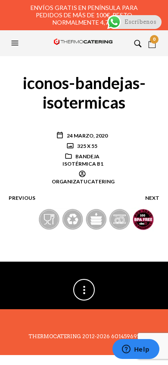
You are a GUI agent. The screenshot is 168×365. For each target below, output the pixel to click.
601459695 (125, 336)
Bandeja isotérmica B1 (82, 160)
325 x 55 (86, 146)
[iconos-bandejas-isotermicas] (84, 219)
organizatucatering (83, 181)
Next (152, 198)
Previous (22, 198)
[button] (16, 43)
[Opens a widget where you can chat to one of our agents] (135, 350)
